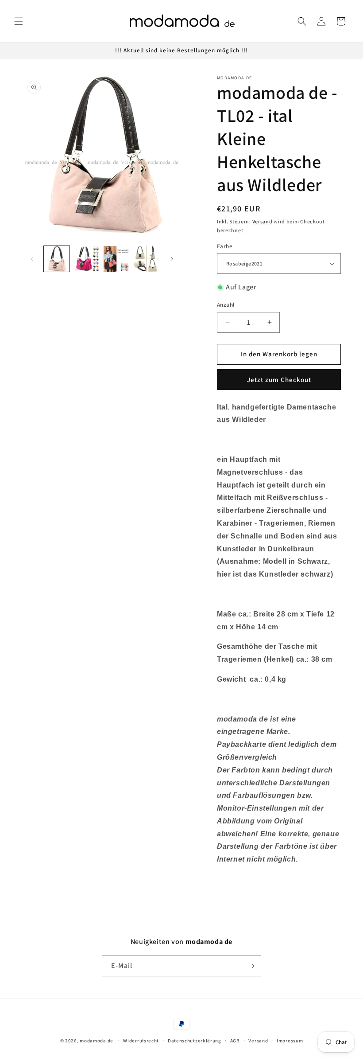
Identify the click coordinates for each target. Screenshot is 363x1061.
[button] (18, 21)
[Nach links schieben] (32, 259)
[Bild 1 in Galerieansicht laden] (57, 259)
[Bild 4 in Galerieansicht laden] (146, 259)
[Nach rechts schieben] (172, 259)
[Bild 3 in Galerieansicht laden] (116, 259)
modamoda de (96, 1041)
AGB (235, 1041)
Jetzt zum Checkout (279, 379)
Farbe (224, 246)
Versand (262, 221)
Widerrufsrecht (141, 1041)
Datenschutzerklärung (194, 1041)
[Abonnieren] (251, 966)
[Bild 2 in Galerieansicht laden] (87, 259)
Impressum (290, 1041)
